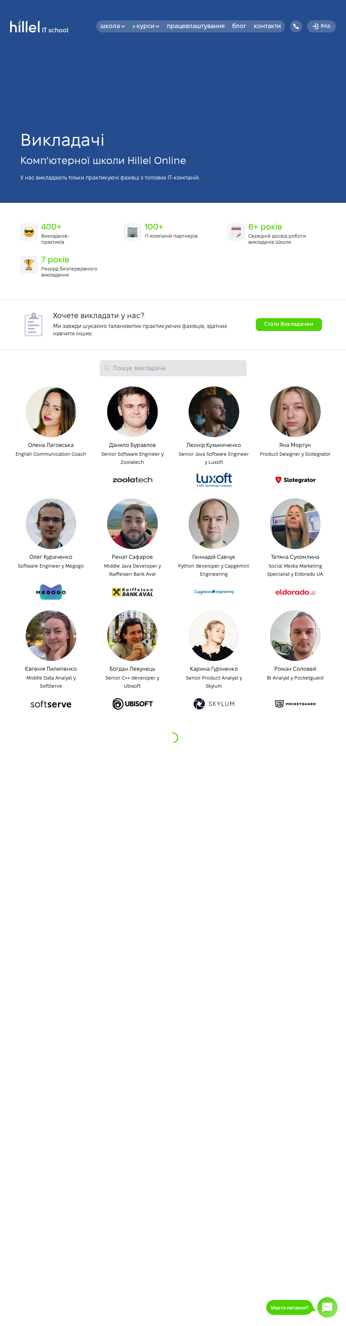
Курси (145, 26)
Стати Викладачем (289, 324)
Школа (110, 26)
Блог (239, 26)
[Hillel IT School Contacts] (296, 26)
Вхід (325, 26)
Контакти (267, 26)
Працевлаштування (196, 26)
